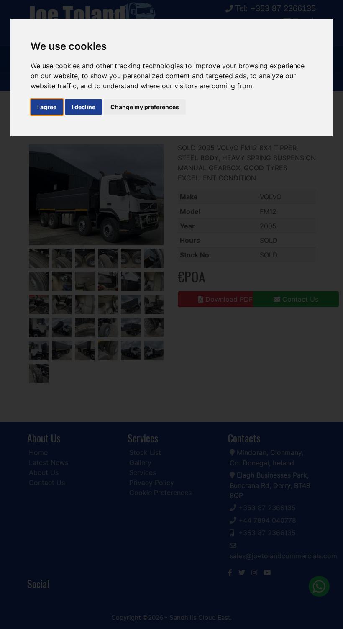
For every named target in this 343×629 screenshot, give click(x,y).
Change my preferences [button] (144, 106)
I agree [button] (46, 106)
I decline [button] (83, 106)
